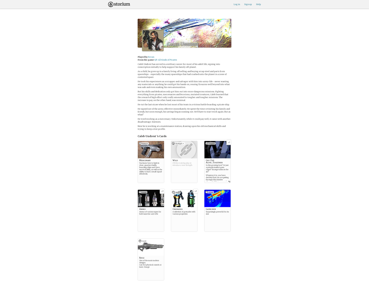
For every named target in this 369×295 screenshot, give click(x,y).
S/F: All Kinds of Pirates (165, 60)
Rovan (151, 57)
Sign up (248, 4)
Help (258, 4)
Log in (237, 4)
